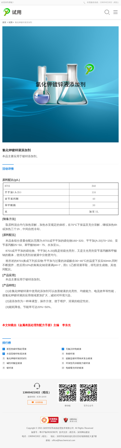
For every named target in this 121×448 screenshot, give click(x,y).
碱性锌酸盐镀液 (14, 363)
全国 (89, 2)
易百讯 (72, 432)
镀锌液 (10, 368)
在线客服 (39, 402)
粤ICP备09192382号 (48, 432)
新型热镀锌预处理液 (16, 349)
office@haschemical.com (63, 440)
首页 (4, 22)
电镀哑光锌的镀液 (75, 368)
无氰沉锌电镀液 (73, 349)
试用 (10, 22)
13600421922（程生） (110, 2)
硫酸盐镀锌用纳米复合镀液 (79, 358)
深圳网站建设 (83, 432)
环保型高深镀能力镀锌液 (78, 363)
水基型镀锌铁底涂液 (16, 353)
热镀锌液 (70, 353)
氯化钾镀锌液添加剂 (23, 22)
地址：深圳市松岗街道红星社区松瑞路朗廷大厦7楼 (74, 436)
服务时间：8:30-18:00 (37, 394)
